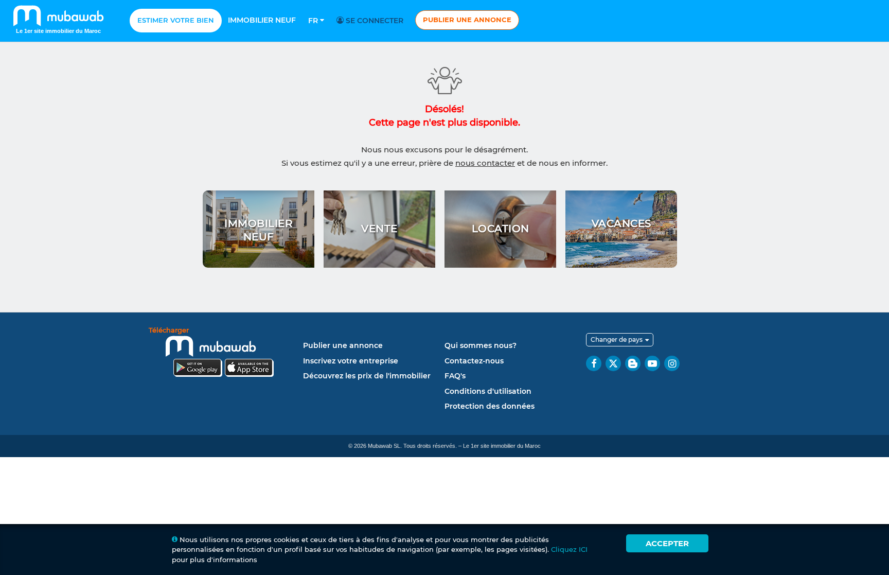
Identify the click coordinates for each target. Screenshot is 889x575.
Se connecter (373, 20)
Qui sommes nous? (480, 345)
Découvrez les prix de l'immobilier (367, 375)
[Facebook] (593, 363)
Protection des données (489, 406)
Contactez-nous (474, 360)
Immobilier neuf (262, 20)
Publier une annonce (467, 19)
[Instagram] (672, 363)
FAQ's (455, 375)
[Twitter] (613, 363)
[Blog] (633, 363)
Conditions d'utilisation (487, 391)
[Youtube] (652, 363)
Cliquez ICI (569, 549)
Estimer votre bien (175, 20)
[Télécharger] (223, 353)
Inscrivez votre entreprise (350, 360)
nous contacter (485, 163)
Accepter (667, 543)
